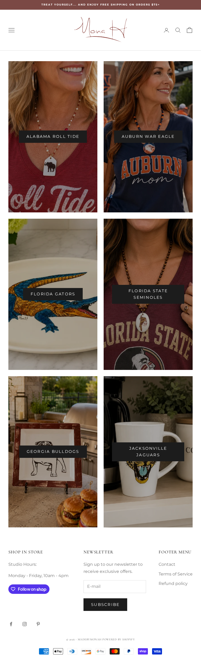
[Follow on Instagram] (24, 624)
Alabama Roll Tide (52, 136)
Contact (167, 564)
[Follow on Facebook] (11, 624)
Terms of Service (176, 574)
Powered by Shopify (118, 639)
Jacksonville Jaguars (148, 451)
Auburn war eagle (148, 136)
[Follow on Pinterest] (38, 624)
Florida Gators (53, 293)
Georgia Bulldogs (53, 451)
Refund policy (173, 583)
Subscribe (105, 604)
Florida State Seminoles (148, 294)
